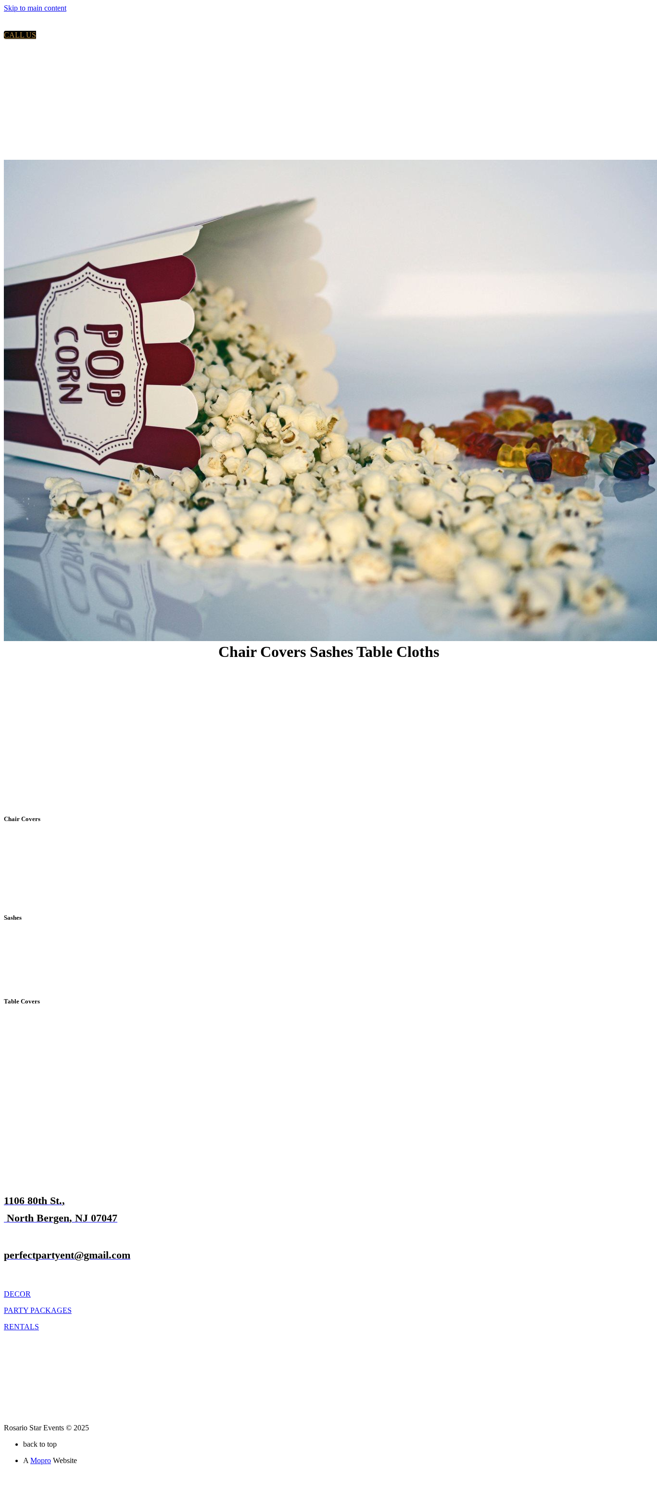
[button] (20, 35)
